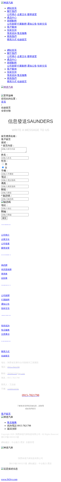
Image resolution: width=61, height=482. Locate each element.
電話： (4, 177)
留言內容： (8, 145)
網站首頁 (12, 8)
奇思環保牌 (6, 269)
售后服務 (22, 33)
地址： (4, 205)
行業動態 (22, 24)
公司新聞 (12, 24)
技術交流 (42, 24)
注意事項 (5, 334)
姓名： (4, 154)
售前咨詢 (12, 33)
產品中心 (12, 17)
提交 (4, 218)
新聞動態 (12, 20)
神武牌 (4, 265)
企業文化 (22, 14)
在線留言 (22, 39)
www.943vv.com (9, 479)
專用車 (4, 274)
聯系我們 (12, 36)
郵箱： (4, 189)
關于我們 (12, 11)
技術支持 (12, 30)
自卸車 (4, 278)
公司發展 (5, 244)
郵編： (4, 211)
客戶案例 (12, 27)
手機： (4, 170)
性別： (4, 161)
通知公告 (32, 24)
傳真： (4, 183)
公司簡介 (12, 14)
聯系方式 (12, 39)
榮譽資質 (32, 14)
